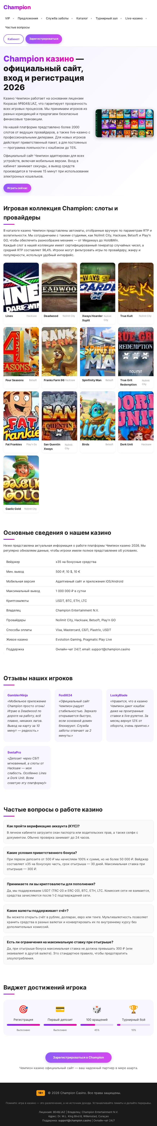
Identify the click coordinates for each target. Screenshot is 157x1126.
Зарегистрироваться (43, 38)
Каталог (82, 18)
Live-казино (134, 18)
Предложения (28, 18)
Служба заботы (57, 18)
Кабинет (14, 39)
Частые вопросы (17, 27)
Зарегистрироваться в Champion (78, 1057)
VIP (7, 18)
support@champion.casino (74, 1120)
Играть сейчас (17, 188)
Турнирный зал (107, 18)
